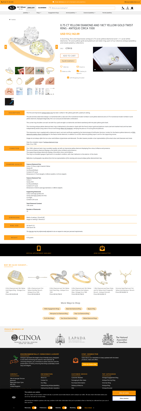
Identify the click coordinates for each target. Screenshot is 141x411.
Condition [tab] (14, 148)
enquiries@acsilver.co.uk (133, 2)
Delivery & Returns (77, 385)
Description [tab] (14, 113)
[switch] (50, 407)
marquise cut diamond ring (59, 313)
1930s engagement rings (51, 309)
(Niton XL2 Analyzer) (67, 128)
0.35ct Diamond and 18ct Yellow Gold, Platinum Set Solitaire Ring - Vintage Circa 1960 (81, 290)
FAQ (72, 388)
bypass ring (91, 309)
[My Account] (128, 7)
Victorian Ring (106, 383)
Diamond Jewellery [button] (89, 12)
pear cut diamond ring (81, 313)
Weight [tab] (14, 238)
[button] (50, 7)
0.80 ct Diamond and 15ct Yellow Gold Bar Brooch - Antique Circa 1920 (35, 290)
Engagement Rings (53, 12)
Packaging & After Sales (78, 380)
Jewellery (31, 8)
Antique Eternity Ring (108, 380)
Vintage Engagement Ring (110, 377)
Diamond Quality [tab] (14, 164)
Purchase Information (78, 383)
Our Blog (43, 383)
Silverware (42, 8)
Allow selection (124, 398)
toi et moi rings (49, 318)
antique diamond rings (51, 142)
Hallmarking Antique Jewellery (50, 385)
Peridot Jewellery (107, 12)
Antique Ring (106, 385)
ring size (31, 231)
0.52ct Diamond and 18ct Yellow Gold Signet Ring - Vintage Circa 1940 (15, 290)
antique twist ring (47, 113)
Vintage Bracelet (107, 388)
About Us (44, 377)
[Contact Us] (123, 7)
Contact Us (44, 380)
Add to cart (69, 55)
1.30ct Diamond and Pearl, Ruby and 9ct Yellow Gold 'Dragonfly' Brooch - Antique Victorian (103, 290)
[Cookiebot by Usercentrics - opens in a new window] (14, 408)
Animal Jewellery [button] (70, 12)
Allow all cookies (124, 393)
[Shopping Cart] (132, 7)
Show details (88, 407)
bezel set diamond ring (73, 309)
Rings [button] (38, 12)
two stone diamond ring (68, 318)
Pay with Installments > (68, 61)
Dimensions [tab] (14, 217)
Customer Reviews (77, 377)
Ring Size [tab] (14, 225)
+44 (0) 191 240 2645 (7, 2)
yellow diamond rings (90, 318)
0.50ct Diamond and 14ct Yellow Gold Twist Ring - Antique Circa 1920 (59, 290)
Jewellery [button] (25, 12)
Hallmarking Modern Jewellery (50, 388)
